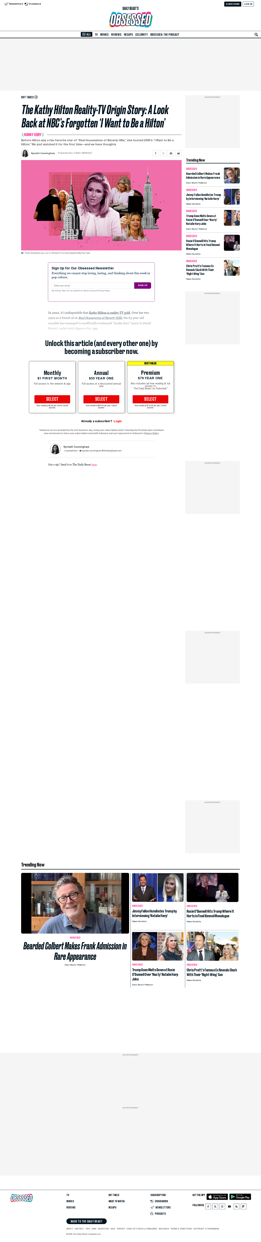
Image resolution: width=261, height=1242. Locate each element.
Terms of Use (89, 291)
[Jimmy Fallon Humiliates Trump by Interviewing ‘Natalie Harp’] (232, 203)
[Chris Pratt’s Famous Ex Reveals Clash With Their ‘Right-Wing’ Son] (232, 274)
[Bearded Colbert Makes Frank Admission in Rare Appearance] (232, 182)
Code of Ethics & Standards (141, 1229)
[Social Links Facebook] (208, 1207)
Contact (79, 1229)
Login (118, 421)
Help (113, 1229)
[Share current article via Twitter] (163, 153)
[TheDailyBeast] (130, 8)
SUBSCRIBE (233, 4)
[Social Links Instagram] (222, 1207)
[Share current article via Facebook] (156, 153)
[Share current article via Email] (171, 153)
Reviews (116, 34)
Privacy (121, 1229)
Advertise (103, 1229)
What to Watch (116, 1201)
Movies (104, 34)
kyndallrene (71, 451)
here (94, 464)
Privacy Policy (104, 291)
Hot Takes (113, 1195)
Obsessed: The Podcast (164, 34)
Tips (87, 1229)
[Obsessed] (130, 19)
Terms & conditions (181, 1229)
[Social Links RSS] (236, 1207)
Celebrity (141, 34)
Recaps (128, 34)
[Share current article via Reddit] (178, 153)
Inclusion (164, 1229)
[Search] (256, 34)
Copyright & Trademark (206, 1229)
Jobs (94, 1229)
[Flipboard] (243, 1207)
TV (96, 34)
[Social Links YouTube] (229, 1207)
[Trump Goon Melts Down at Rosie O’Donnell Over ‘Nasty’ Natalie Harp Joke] (232, 224)
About (69, 1229)
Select (52, 399)
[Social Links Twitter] (215, 1207)
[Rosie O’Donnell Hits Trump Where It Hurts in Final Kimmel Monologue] (232, 249)
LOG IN (248, 4)
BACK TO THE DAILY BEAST (86, 1221)
